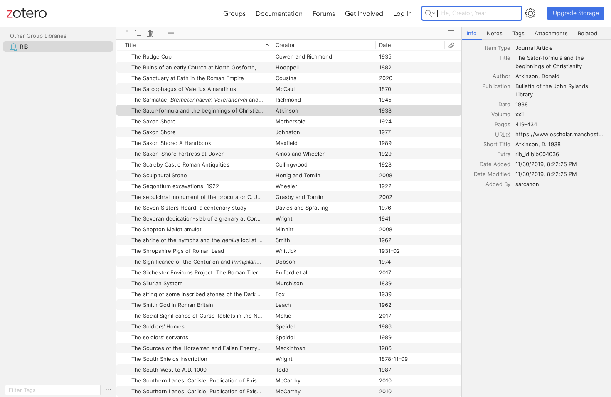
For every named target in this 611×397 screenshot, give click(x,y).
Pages (502, 124)
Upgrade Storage (576, 13)
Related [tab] (587, 33)
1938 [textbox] (521, 104)
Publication (496, 86)
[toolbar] (288, 33)
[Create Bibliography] (150, 33)
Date (504, 104)
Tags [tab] (518, 33)
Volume (500, 114)
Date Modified (492, 174)
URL (500, 134)
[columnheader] (194, 45)
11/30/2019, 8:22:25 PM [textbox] (546, 164)
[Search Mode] (430, 13)
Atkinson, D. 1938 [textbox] (538, 144)
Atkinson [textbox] (526, 76)
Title (504, 57)
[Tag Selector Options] (108, 390)
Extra (503, 154)
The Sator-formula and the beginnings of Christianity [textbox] (550, 61)
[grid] (288, 218)
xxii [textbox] (519, 114)
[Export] (126, 33)
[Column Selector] (451, 33)
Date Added (495, 164)
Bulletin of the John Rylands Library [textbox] (552, 90)
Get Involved (364, 13)
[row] (288, 44)
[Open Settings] (530, 13)
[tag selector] (58, 280)
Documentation (279, 13)
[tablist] (536, 33)
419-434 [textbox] (526, 124)
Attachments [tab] (551, 33)
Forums (324, 13)
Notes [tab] (495, 33)
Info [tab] (472, 33)
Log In (402, 13)
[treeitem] (58, 46)
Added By (497, 184)
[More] (170, 33)
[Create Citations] (138, 33)
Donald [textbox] (550, 76)
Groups (234, 13)
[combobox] (560, 47)
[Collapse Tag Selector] (58, 277)
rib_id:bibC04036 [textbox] (537, 154)
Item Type (497, 47)
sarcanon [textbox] (527, 184)
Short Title (496, 144)
